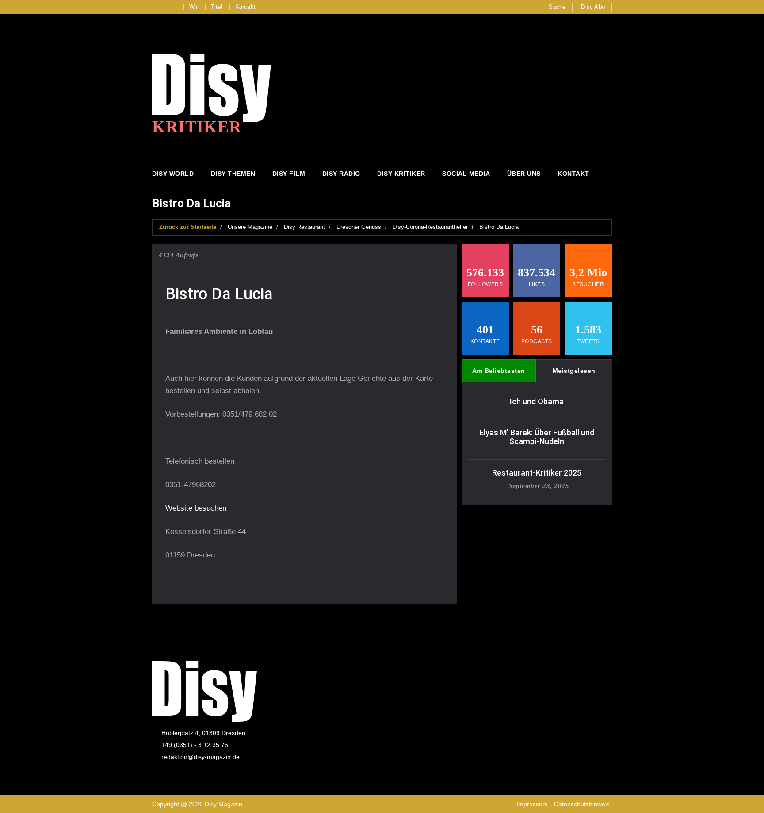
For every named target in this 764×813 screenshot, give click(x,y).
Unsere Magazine (250, 227)
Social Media (466, 173)
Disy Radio (341, 173)
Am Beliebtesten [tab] (498, 370)
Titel (216, 7)
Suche (557, 7)
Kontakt (245, 7)
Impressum (532, 804)
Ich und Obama (537, 401)
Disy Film (289, 173)
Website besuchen (195, 508)
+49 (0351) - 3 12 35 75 (194, 744)
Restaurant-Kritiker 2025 (536, 472)
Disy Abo (593, 7)
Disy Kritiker (401, 173)
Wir (193, 7)
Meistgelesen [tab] (574, 370)
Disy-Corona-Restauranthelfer (430, 227)
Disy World (173, 173)
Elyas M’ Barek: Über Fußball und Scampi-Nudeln (536, 437)
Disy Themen (233, 173)
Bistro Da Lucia (499, 227)
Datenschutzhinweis (582, 804)
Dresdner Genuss (358, 227)
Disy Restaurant (304, 227)
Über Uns (524, 173)
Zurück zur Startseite (187, 227)
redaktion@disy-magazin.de (200, 756)
